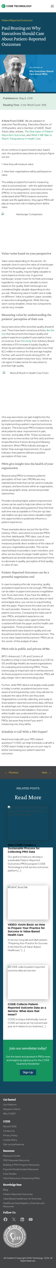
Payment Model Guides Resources (20, 1169)
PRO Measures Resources (16, 1160)
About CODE (10, 1126)
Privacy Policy (10, 1135)
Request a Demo (11, 1109)
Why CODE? (9, 1113)
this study (26, 341)
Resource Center (11, 1155)
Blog (5, 1189)
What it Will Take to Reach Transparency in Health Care (27, 136)
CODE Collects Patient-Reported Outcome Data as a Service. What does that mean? (27, 1009)
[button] (28, 1072)
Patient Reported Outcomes (17, 20)
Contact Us (9, 1131)
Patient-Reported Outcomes (18, 1194)
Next (44, 772)
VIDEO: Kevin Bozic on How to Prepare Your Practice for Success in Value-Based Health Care (26, 929)
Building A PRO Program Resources (21, 1164)
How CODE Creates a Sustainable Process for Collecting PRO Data (24, 848)
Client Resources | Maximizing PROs (21, 1178)
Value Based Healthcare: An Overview (22, 1198)
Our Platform (10, 1104)
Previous (13, 772)
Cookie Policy (10, 1139)
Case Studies (9, 1173)
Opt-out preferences (13, 1144)
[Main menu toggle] (52, 6)
